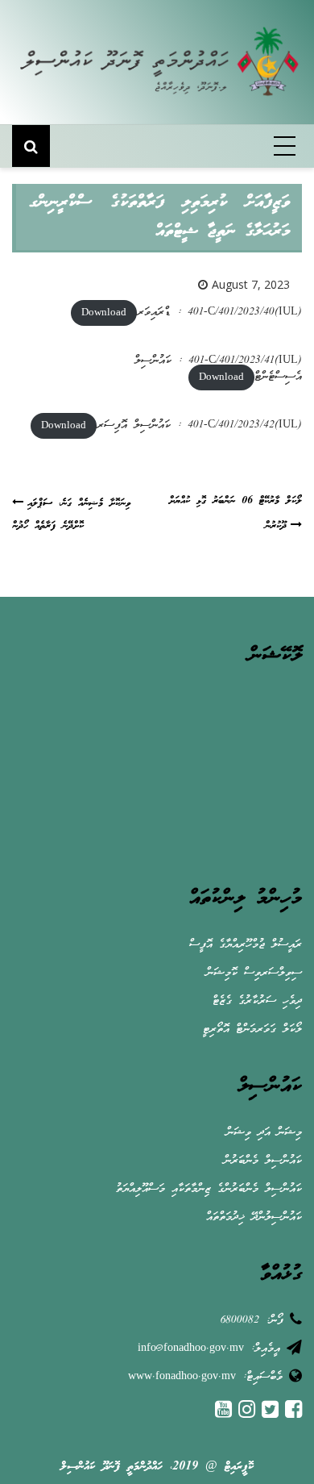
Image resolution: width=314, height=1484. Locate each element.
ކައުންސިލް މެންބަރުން (263, 1161)
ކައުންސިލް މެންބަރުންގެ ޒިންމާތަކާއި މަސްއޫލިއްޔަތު (209, 1189)
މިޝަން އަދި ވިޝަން (264, 1132)
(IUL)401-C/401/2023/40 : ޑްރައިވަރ (219, 312)
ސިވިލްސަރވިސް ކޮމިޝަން (254, 973)
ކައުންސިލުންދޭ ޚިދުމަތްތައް (254, 1217)
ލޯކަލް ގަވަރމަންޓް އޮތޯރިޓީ (252, 1029)
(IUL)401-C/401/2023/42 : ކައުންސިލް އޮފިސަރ (199, 425)
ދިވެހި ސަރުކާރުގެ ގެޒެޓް (257, 1001)
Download (103, 312)
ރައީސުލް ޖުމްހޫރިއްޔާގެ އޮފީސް (245, 944)
